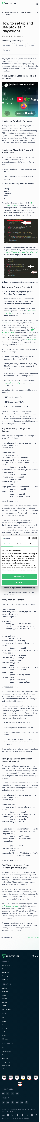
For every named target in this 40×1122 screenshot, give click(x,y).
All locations (5, 1039)
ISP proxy (4, 969)
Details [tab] (19, 544)
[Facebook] (7, 1093)
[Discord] (7, 1102)
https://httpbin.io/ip (12, 383)
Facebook (5, 991)
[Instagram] (26, 1102)
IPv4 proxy (5, 976)
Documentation (6, 1051)
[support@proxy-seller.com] (3, 1093)
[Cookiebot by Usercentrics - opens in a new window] (28, 538)
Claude (8, 50)
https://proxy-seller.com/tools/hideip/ (22, 252)
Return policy (6, 1069)
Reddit (4, 1005)
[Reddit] (12, 1102)
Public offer (5, 1058)
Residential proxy (7, 965)
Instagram (5, 988)
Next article (32, 937)
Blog (3, 1047)
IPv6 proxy (5, 979)
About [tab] (32, 544)
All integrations (6, 1009)
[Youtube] (17, 1102)
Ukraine (4, 1021)
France (4, 1035)
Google (4, 995)
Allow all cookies (19, 576)
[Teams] (12, 1093)
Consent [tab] (7, 544)
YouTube (4, 1002)
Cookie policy (6, 1065)
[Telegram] (17, 1093)
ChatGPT (8, 45)
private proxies (7, 323)
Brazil (3, 1032)
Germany (4, 1025)
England (4, 1028)
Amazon (4, 998)
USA (3, 1018)
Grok (32, 45)
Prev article (8, 937)
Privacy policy (6, 1062)
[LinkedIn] (21, 1102)
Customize (18, 582)
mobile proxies (31, 340)
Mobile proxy (5, 972)
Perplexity (21, 45)
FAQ (3, 1054)
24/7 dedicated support (11, 906)
